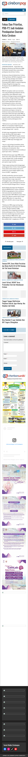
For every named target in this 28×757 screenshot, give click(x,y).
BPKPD (9, 39)
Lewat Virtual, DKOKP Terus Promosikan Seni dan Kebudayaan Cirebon (13, 284)
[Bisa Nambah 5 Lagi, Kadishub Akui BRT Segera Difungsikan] (14, 315)
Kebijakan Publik (14, 259)
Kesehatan (22, 259)
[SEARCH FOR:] (14, 13)
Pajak (13, 39)
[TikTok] (12, 749)
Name (5, 354)
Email (5, 358)
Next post (19, 241)
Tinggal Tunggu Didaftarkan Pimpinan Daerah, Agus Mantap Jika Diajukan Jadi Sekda (13, 303)
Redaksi (10, 64)
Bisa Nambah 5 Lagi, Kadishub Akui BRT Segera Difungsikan (13, 320)
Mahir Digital (22, 755)
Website (5, 363)
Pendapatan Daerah (15, 41)
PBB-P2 (18, 39)
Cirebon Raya (5, 259)
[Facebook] (5, 749)
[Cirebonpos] (14, 3)
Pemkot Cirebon (6, 41)
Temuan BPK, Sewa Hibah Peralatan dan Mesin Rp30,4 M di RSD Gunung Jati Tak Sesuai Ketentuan (13, 265)
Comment (6, 342)
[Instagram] (8, 749)
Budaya (4, 280)
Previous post (10, 241)
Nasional (4, 261)
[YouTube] (15, 749)
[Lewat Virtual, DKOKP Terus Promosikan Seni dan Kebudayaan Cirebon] (14, 278)
